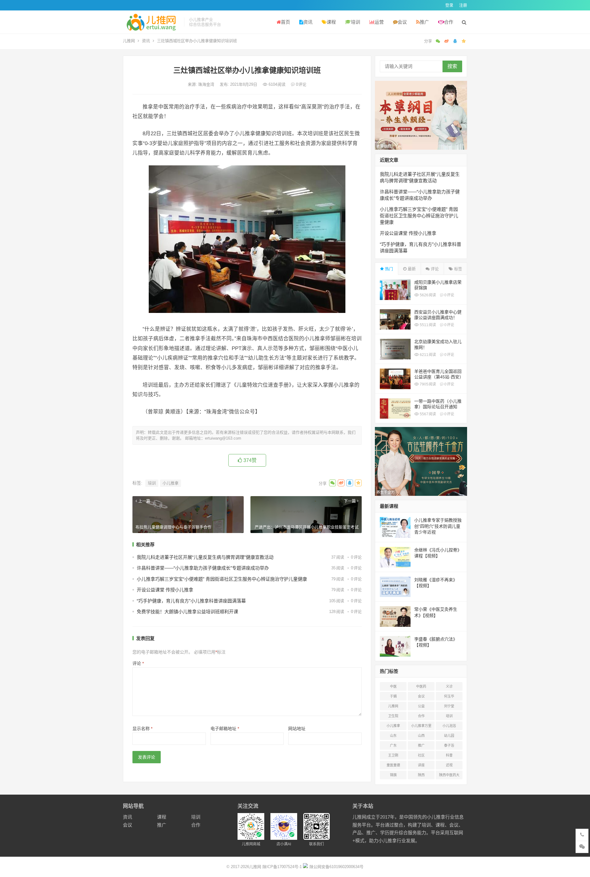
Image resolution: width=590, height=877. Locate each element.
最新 (411, 269)
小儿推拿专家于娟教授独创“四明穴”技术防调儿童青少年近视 (438, 526)
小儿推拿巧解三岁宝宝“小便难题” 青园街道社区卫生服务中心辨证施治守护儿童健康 (222, 579)
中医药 (421, 686)
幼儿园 (449, 735)
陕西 (421, 775)
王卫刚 (393, 755)
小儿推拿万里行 (421, 727)
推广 (424, 22)
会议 (402, 22)
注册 (463, 5)
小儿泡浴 (449, 726)
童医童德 (393, 765)
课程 (331, 22)
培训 (355, 22)
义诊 (449, 686)
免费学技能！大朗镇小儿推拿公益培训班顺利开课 (187, 611)
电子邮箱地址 (224, 728)
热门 (388, 269)
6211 (427, 355)
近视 (449, 765)
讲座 (421, 765)
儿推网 (129, 40)
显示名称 (142, 728)
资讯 (308, 22)
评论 (138, 663)
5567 (427, 414)
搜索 (452, 66)
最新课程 (389, 506)
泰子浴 (449, 745)
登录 (449, 5)
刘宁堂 (449, 706)
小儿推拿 (171, 483)
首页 (285, 22)
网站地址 (296, 728)
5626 (427, 295)
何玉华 (449, 696)
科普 (449, 755)
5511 (427, 325)
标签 (457, 269)
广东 (393, 745)
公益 (421, 706)
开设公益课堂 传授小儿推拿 (165, 589)
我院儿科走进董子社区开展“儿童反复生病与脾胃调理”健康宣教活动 (205, 557)
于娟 (393, 696)
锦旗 (393, 775)
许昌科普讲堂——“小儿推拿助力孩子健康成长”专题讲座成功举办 (203, 568)
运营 (379, 22)
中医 (393, 686)
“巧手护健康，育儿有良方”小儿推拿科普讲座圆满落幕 (191, 600)
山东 (393, 735)
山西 (421, 735)
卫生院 (393, 716)
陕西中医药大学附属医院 (449, 776)
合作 (448, 22)
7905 (427, 384)
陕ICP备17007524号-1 (282, 866)
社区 (421, 755)
